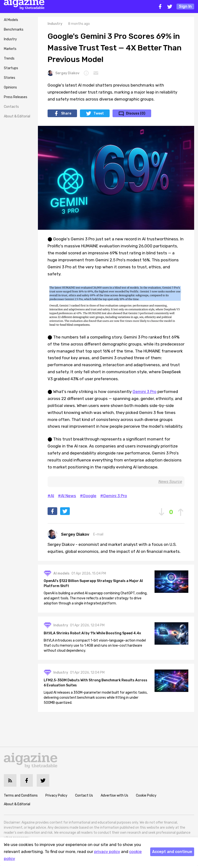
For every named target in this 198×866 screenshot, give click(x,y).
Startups (11, 68)
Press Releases (15, 97)
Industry (10, 39)
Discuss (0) (135, 113)
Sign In (185, 6)
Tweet (98, 113)
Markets (10, 49)
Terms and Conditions (21, 795)
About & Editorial (17, 116)
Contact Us (84, 795)
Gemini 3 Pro (144, 391)
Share (66, 113)
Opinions (10, 87)
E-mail (98, 534)
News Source (170, 481)
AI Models (11, 20)
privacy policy (107, 851)
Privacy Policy (56, 795)
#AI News (67, 495)
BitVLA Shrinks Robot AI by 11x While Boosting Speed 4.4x (92, 633)
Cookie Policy (146, 795)
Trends (9, 58)
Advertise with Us (114, 795)
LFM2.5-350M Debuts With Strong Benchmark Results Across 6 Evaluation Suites (95, 682)
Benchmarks (13, 29)
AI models (61, 573)
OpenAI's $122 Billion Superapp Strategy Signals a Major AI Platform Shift (93, 583)
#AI (51, 495)
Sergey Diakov (67, 73)
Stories (9, 78)
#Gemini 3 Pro (113, 495)
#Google (88, 495)
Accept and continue (172, 851)
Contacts (11, 107)
